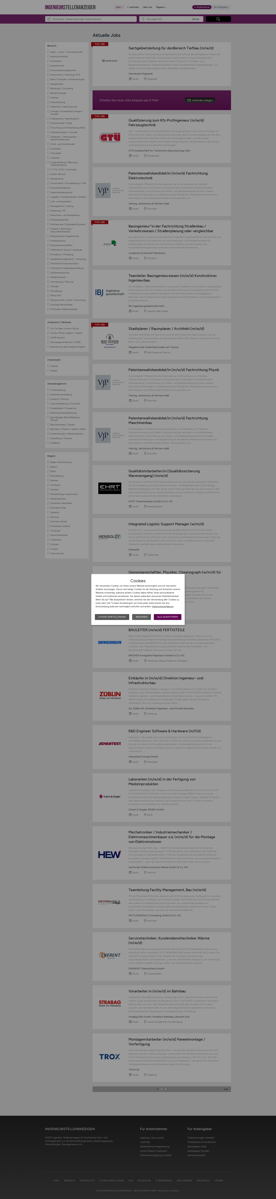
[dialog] (138, 599)
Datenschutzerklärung (163, 606)
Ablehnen (141, 617)
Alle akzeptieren (167, 617)
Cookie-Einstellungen (112, 617)
